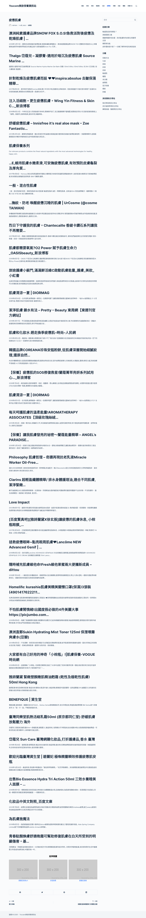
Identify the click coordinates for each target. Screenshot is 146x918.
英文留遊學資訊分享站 (110, 106)
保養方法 (130, 6)
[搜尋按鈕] (135, 20)
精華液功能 (106, 44)
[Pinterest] (64, 892)
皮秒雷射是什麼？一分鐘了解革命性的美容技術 (119, 47)
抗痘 (119, 6)
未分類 (104, 79)
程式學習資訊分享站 (109, 103)
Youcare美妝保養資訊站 (22, 5)
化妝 (103, 6)
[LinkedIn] (86, 892)
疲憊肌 (109, 6)
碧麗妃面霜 (83, 880)
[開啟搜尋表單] (136, 6)
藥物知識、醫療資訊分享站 (112, 109)
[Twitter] (42, 892)
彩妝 (87, 6)
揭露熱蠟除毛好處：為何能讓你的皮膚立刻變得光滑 (119, 39)
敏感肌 (98, 6)
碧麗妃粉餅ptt (23, 880)
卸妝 (92, 6)
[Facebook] (20, 892)
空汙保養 (105, 86)
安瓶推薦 (53, 880)
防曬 (114, 6)
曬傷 (124, 6)
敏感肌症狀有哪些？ (109, 32)
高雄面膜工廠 (107, 35)
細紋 (82, 6)
